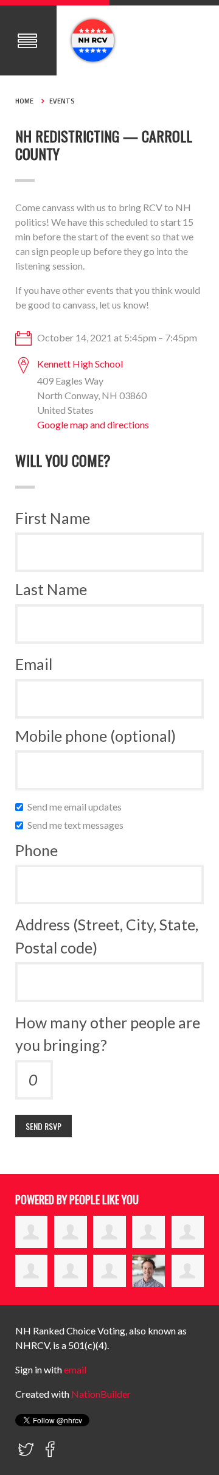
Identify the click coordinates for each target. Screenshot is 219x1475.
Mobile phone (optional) (95, 736)
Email (33, 664)
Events (62, 101)
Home (24, 101)
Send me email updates (77, 806)
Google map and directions (93, 424)
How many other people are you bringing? (107, 1034)
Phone (36, 850)
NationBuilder (101, 1394)
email (75, 1369)
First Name (52, 518)
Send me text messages (78, 825)
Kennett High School (80, 363)
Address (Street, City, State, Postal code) (106, 936)
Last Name (51, 589)
